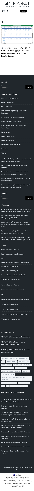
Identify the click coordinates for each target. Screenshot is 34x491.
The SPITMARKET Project (9, 271)
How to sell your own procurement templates (15, 447)
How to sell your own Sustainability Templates (16, 432)
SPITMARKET (17, 3)
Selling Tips (26, 371)
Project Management (8, 140)
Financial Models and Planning (11, 121)
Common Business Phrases (10, 250)
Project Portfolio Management (10, 145)
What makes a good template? (11, 279)
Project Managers (21, 368)
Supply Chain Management (9, 266)
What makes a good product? (19, 386)
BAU (3, 361)
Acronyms (5, 358)
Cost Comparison (6, 106)
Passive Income (18, 364)
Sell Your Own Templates (9, 383)
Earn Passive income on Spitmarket (12, 254)
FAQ (2, 258)
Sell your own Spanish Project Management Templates (14, 378)
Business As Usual (12, 361)
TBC (3, 386)
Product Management (8, 136)
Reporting (4, 149)
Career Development (7, 102)
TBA (28, 383)
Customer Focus (6, 364)
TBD (8, 386)
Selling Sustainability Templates (11, 371)
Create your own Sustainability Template (14, 443)
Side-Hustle (21, 383)
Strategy (4, 153)
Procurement (5, 132)
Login (23, 11)
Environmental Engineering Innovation (13, 117)
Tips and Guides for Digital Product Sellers (14, 275)
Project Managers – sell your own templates (15, 262)
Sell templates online (8, 374)
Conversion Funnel (24, 361)
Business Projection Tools (9, 98)
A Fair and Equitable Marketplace (19, 358)
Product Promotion (7, 368)
